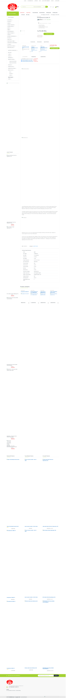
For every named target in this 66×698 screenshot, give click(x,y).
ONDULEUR (10, 64)
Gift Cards (23, 14)
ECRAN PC (9, 55)
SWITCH (10, 75)
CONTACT (52, 0)
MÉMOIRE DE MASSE (11, 59)
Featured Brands (35, 12)
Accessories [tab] (33, 41)
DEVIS (40, 0)
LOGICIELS (9, 34)
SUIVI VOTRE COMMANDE (46, 0)
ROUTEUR (10, 73)
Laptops (41, 45)
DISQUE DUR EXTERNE (12, 61)
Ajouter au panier (49, 33)
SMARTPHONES (39, 16)
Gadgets (8, 29)
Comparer (49, 23)
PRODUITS (36, 0)
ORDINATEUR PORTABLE (11, 68)
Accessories (9, 21)
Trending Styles (48, 12)
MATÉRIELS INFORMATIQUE (11, 36)
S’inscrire (56, 675)
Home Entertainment (10, 31)
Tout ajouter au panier (54, 48)
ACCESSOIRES (9, 19)
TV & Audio (9, 44)
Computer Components (10, 24)
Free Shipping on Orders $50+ (55, 14)
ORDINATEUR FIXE (11, 66)
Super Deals (22, 12)
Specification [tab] (46, 41)
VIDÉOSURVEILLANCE (10, 47)
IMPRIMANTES (10, 57)
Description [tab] (39, 41)
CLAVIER (9, 54)
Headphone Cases (33, 45)
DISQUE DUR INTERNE (12, 62)
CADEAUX (8, 23)
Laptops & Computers (10, 32)
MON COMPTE (57, 0)
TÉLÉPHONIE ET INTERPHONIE (11, 42)
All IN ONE (9, 52)
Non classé (9, 37)
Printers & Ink (9, 39)
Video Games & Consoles (11, 45)
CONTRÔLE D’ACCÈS (10, 26)
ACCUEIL (25, 0)
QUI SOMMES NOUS (30, 0)
